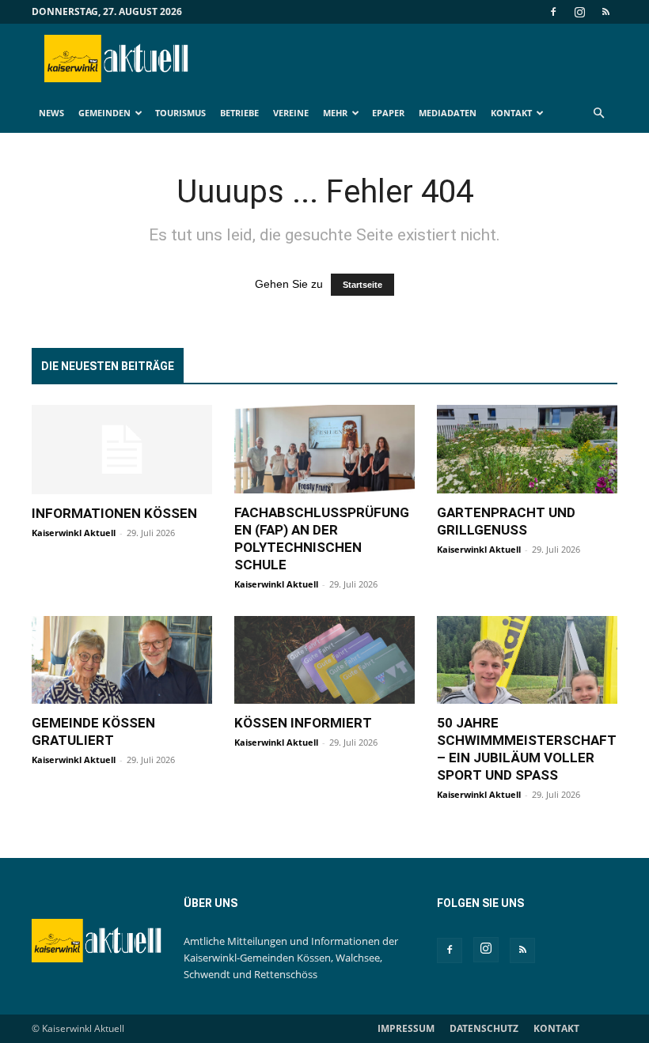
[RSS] (605, 12)
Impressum (406, 1028)
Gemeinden (104, 113)
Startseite (362, 284)
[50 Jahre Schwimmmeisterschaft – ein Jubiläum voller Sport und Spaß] (527, 660)
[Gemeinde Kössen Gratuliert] (122, 660)
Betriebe (239, 113)
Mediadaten (447, 113)
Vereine (291, 113)
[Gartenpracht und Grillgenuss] (527, 449)
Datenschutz (484, 1028)
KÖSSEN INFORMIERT (303, 723)
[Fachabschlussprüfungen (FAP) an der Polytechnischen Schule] (324, 449)
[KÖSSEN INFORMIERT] (324, 660)
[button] (598, 113)
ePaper (388, 113)
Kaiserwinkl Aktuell (74, 533)
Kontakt (511, 113)
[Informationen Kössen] (122, 449)
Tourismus (180, 113)
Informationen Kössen (114, 513)
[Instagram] (579, 12)
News (51, 113)
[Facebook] (553, 12)
